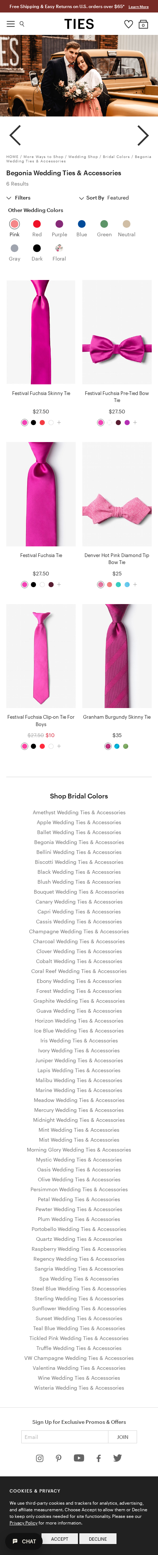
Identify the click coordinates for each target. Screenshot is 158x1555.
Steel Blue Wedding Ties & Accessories (79, 1288)
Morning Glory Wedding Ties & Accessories (79, 1149)
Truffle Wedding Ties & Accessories (79, 1348)
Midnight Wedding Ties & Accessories (79, 1120)
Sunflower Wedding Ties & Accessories (79, 1308)
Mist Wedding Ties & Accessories (79, 1139)
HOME (12, 156)
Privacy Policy (23, 1522)
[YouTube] (80, 1460)
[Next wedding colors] (143, 132)
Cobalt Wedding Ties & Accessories (79, 961)
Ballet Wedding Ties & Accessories (79, 832)
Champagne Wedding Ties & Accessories (79, 931)
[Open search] (22, 22)
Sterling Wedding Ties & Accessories (79, 1298)
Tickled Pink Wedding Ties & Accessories (79, 1338)
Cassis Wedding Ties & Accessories (79, 921)
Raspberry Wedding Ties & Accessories (79, 1249)
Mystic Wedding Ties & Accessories (79, 1159)
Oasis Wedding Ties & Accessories (79, 1169)
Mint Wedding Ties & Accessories (79, 1130)
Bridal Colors (116, 156)
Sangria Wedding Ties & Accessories (79, 1268)
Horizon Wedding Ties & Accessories (79, 1020)
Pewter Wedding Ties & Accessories (79, 1209)
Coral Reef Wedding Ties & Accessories (79, 971)
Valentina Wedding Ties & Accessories (79, 1368)
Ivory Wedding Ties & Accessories (79, 1050)
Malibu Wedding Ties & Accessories (79, 1080)
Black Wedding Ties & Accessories (79, 872)
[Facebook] (99, 1460)
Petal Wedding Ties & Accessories (79, 1199)
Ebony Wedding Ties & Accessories (79, 981)
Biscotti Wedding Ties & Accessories (79, 862)
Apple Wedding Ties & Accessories (79, 822)
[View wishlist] (129, 22)
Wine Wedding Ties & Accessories (79, 1378)
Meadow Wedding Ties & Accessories (79, 1100)
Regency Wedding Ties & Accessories (79, 1259)
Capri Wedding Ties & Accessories (79, 911)
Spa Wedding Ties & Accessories (79, 1278)
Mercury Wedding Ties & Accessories (79, 1110)
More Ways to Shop (44, 156)
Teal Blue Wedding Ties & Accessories (79, 1328)
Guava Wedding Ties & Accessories (79, 1011)
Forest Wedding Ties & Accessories (79, 991)
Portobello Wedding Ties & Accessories (79, 1229)
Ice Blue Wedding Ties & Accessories (79, 1030)
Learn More (139, 6)
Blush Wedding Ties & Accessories (79, 882)
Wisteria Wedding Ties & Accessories (79, 1388)
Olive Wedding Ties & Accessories (79, 1179)
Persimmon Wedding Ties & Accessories (79, 1189)
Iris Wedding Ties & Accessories (79, 1040)
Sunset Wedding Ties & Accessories (79, 1318)
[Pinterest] (59, 1460)
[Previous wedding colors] (14, 132)
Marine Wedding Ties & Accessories (79, 1090)
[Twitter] (117, 1460)
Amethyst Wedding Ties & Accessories (79, 812)
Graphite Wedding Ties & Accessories (79, 1001)
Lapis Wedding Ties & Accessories (79, 1070)
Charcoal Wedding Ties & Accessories (79, 941)
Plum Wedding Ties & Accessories (79, 1219)
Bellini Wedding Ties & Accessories (79, 852)
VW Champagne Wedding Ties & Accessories (79, 1358)
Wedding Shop (83, 156)
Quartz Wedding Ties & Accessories (79, 1239)
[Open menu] (10, 22)
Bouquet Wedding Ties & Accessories (79, 891)
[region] (79, 132)
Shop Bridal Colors (79, 796)
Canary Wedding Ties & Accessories (79, 901)
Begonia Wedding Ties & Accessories (79, 842)
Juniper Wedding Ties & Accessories (79, 1060)
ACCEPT (59, 1538)
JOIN (122, 1437)
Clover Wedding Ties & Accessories (79, 951)
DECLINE (98, 1538)
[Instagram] (40, 1460)
